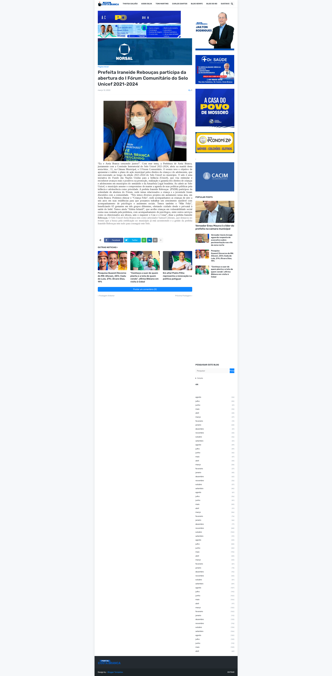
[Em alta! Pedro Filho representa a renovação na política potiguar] (177, 260)
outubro (214, 437)
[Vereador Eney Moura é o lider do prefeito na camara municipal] (214, 212)
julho (214, 401)
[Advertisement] (214, 321)
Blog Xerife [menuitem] (197, 4)
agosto (214, 397)
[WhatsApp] (143, 240)
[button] (232, 3)
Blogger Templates (115, 672)
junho (214, 405)
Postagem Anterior (107, 296)
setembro (214, 441)
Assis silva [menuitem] (146, 4)
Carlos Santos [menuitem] (179, 4)
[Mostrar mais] (160, 240)
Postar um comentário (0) (145, 289)
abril (214, 413)
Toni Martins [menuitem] (162, 4)
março (214, 417)
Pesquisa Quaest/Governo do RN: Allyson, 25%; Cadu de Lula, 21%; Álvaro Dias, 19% (112, 277)
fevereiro (214, 421)
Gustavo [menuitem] (225, 4)
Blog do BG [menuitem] (211, 4)
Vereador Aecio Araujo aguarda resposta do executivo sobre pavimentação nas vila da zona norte (222, 240)
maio (214, 409)
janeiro (214, 425)
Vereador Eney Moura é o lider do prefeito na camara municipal (214, 227)
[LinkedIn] (149, 240)
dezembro (214, 429)
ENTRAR (230, 672)
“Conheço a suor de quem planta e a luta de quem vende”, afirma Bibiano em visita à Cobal (144, 277)
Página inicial (103, 67)
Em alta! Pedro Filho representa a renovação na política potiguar (177, 276)
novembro (214, 433)
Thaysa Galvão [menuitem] (130, 4)
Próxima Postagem (183, 296)
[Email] (155, 240)
